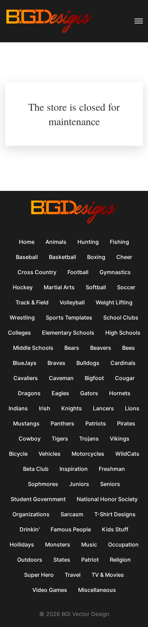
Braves (56, 362)
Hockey (23, 287)
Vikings (119, 438)
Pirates (126, 423)
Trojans (89, 438)
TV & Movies (108, 574)
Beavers (100, 347)
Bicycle (18, 453)
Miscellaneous (97, 589)
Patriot (90, 559)
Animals (55, 241)
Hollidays (22, 544)
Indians (18, 408)
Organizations (31, 514)
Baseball (27, 256)
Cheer (124, 256)
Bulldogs (87, 362)
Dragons (29, 393)
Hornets (119, 393)
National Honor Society (107, 499)
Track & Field (32, 302)
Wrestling (22, 317)
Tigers (60, 438)
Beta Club (36, 468)
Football (77, 272)
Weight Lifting (114, 302)
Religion (120, 559)
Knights (71, 408)
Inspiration (74, 468)
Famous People (71, 529)
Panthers (62, 423)
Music (89, 544)
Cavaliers (25, 378)
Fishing (119, 241)
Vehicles (50, 453)
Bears (71, 347)
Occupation (123, 544)
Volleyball (72, 302)
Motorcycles (88, 453)
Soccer (126, 287)
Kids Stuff (115, 529)
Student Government (38, 499)
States (61, 559)
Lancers (103, 408)
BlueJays (24, 362)
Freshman (112, 468)
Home (26, 241)
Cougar (125, 378)
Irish (44, 408)
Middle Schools (33, 347)
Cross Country (37, 272)
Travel (73, 574)
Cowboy (30, 438)
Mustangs (26, 423)
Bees (128, 347)
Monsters (57, 544)
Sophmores (43, 483)
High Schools (122, 332)
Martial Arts (59, 287)
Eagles (60, 393)
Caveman (61, 378)
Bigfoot (94, 378)
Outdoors (29, 559)
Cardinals (123, 362)
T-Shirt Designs (115, 514)
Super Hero (39, 574)
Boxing (96, 256)
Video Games (49, 589)
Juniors (79, 483)
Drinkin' (30, 529)
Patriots (95, 423)
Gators (89, 393)
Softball (96, 287)
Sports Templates (69, 317)
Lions (132, 408)
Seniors (110, 483)
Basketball (62, 256)
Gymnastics (115, 272)
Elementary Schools (68, 332)
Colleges (19, 332)
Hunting (88, 241)
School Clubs (120, 317)
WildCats (127, 453)
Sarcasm (72, 514)
